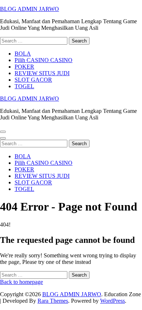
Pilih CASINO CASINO (43, 60)
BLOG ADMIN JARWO (29, 9)
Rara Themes (53, 301)
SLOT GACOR (33, 80)
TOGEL (24, 86)
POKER (24, 67)
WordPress (112, 301)
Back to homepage (21, 282)
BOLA (23, 53)
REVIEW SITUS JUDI (42, 73)
